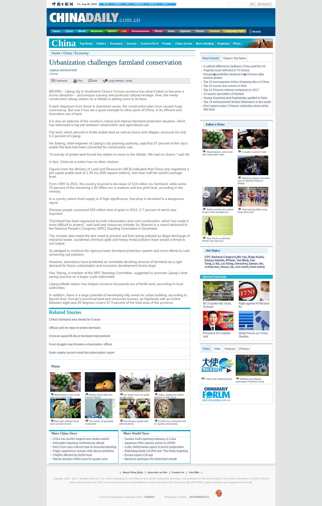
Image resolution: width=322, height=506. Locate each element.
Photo (158, 31)
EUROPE (139, 4)
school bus (212, 267)
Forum (200, 31)
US (127, 4)
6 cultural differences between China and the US (234, 66)
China (69, 31)
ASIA (165, 4)
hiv (261, 263)
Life (124, 31)
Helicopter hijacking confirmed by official (78, 443)
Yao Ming (242, 260)
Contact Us (178, 472)
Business (97, 31)
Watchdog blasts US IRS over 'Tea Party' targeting (156, 451)
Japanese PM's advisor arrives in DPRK (149, 443)
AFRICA (153, 4)
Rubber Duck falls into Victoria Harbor (98, 396)
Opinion (185, 31)
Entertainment (140, 31)
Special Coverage (214, 276)
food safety (257, 267)
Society (132, 43)
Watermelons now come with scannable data (65, 396)
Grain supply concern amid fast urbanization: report (81, 352)
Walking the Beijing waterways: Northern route (250, 380)
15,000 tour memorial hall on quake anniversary (170, 422)
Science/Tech (149, 43)
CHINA (117, 4)
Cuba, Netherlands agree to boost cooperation (154, 447)
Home (56, 31)
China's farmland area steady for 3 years (75, 319)
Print (80, 80)
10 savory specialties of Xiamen (223, 94)
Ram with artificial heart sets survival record (64, 422)
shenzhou (241, 263)
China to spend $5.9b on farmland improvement (79, 336)
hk (232, 267)
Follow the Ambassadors (219, 379)
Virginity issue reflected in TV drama (226, 70)
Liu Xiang (227, 263)
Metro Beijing (205, 43)
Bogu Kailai (256, 257)
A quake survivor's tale (254, 152)
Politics (101, 43)
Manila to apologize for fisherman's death (150, 459)
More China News (64, 433)
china (63, 43)
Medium (119, 80)
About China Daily (133, 472)
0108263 (149, 497)
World (82, 31)
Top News (86, 43)
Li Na (216, 263)
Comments (61, 80)
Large (111, 80)
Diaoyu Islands (214, 260)
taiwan (253, 263)
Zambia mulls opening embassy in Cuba (150, 439)
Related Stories (65, 312)
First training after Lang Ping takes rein (252, 210)
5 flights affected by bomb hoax (72, 455)
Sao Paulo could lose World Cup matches (216, 239)
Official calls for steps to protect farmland (74, 327)
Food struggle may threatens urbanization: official (80, 344)
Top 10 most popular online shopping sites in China (236, 82)
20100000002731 (199, 497)
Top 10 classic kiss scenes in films (225, 86)
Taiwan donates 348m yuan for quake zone (80, 459)
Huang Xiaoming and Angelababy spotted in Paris (235, 98)
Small (129, 80)
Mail (94, 80)
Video (171, 31)
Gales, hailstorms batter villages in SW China (169, 396)
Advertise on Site (157, 472)
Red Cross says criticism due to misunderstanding (84, 447)
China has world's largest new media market (81, 439)
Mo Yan (242, 257)
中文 (106, 4)
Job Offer (194, 472)
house (225, 267)
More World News (136, 433)
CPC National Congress (220, 257)
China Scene (183, 43)
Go (252, 4)
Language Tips (234, 31)
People (166, 43)
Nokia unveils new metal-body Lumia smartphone (218, 210)
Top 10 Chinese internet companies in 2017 (231, 90)
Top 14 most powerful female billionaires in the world (237, 102)
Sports (112, 31)
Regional (223, 43)
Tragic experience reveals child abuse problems (83, 451)
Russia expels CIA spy (138, 455)
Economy (116, 43)
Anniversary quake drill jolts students (134, 422)
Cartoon (215, 31)
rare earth (241, 267)
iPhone (230, 260)
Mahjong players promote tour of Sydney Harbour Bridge (254, 181)
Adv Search (264, 4)
